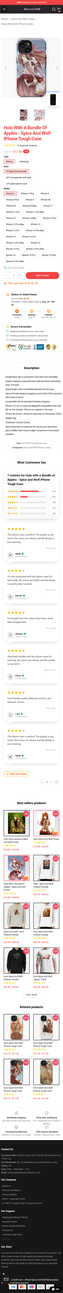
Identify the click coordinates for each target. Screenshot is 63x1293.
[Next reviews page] (56, 782)
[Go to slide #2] (39, 115)
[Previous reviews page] (41, 782)
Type (6, 156)
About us (6, 1186)
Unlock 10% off (6, 1279)
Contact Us (7, 1230)
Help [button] (57, 1289)
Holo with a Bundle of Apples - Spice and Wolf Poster (15, 887)
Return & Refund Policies (13, 1226)
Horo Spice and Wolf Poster (46, 839)
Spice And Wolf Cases (23, 19)
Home (4, 19)
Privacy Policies (9, 1194)
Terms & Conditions (11, 1190)
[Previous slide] (6, 67)
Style (6, 166)
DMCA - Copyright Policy (13, 1199)
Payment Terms (9, 1221)
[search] (54, 9)
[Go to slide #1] (23, 115)
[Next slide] (57, 67)
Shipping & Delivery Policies (15, 1217)
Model (7, 188)
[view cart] (59, 9)
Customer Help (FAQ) (12, 1234)
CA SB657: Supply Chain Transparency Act (22, 1203)
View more (31, 995)
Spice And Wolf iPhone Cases (17, 23)
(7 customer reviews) (27, 145)
